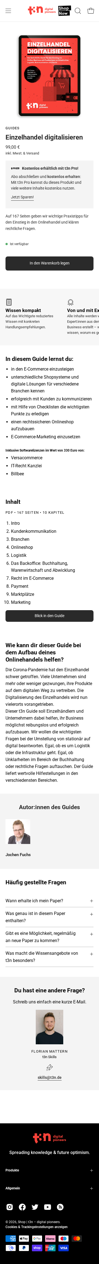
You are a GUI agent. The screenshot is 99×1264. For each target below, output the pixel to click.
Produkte (12, 1170)
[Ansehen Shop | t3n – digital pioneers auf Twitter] (35, 1207)
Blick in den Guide (49, 615)
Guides (13, 128)
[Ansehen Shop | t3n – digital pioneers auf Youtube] (47, 1207)
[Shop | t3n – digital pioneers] (49, 10)
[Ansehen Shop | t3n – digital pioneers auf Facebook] (22, 1207)
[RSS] (60, 1207)
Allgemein (13, 1188)
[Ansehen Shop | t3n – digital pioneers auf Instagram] (10, 1207)
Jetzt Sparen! (22, 197)
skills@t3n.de (50, 1077)
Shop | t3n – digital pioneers (39, 1222)
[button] (77, 11)
